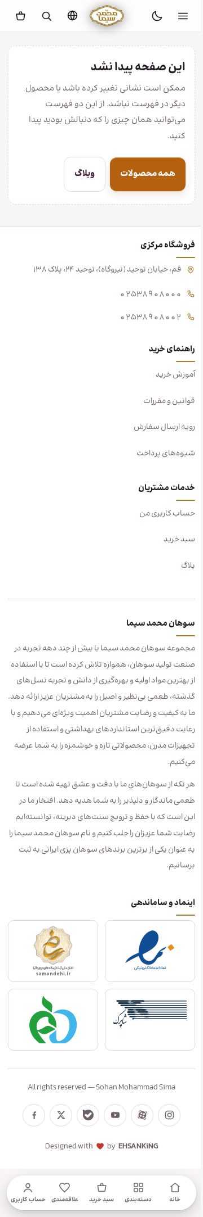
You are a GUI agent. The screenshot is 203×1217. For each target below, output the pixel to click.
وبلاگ (76, 174)
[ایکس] (57, 1115)
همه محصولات (139, 174)
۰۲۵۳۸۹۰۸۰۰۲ (142, 316)
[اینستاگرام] (165, 1115)
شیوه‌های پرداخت (157, 453)
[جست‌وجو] (46, 15)
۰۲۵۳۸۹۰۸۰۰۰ (142, 293)
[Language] (72, 15)
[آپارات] (138, 1115)
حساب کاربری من (159, 514)
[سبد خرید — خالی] (20, 15)
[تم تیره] (156, 15)
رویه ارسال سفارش (156, 427)
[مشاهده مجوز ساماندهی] (51, 951)
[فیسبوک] (30, 1115)
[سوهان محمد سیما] (107, 15)
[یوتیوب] (111, 1115)
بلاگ (180, 566)
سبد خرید (171, 539)
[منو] (182, 15)
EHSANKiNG (134, 1147)
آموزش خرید (167, 375)
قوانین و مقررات (161, 401)
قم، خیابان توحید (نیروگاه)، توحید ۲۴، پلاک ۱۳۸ (99, 270)
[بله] (84, 1115)
